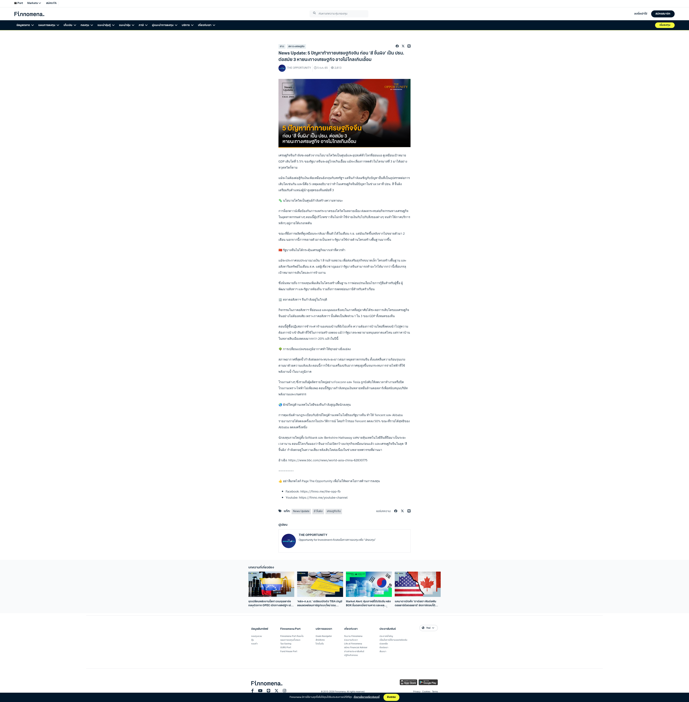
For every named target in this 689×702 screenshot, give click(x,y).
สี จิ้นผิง (318, 511)
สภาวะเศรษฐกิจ (296, 46)
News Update (301, 511)
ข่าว (282, 46)
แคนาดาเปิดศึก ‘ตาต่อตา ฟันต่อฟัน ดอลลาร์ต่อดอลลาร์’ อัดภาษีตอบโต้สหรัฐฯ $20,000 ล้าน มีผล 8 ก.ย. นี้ (415, 603)
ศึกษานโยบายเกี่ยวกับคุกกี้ (366, 697)
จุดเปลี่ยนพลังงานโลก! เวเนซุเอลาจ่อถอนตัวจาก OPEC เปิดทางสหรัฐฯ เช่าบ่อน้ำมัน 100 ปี (270, 603)
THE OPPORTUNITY (313, 535)
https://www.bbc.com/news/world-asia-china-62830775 (327, 460)
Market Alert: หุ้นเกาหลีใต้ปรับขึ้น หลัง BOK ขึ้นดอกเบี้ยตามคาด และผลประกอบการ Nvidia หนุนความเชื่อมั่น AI (368, 603)
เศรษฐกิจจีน (334, 511)
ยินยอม (391, 697)
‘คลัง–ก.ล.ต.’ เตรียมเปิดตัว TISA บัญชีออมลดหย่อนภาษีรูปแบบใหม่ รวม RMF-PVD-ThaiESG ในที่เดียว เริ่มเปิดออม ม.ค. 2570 (319, 603)
